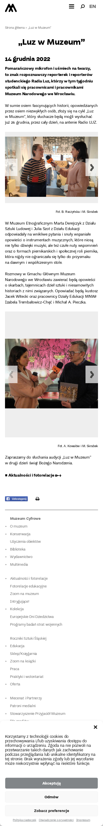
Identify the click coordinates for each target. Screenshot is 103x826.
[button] (95, 727)
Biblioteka (18, 550)
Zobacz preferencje (51, 810)
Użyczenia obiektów (25, 542)
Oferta (15, 684)
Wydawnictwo (21, 557)
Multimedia (19, 565)
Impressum (83, 820)
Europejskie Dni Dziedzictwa (32, 617)
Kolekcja (17, 609)
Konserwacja (20, 534)
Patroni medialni (23, 706)
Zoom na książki (23, 661)
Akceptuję (51, 783)
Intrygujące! (19, 602)
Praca (14, 669)
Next (92, 167)
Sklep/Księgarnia (23, 654)
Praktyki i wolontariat (26, 677)
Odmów (51, 797)
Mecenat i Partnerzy (26, 698)
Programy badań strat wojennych (36, 625)
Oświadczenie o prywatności (56, 820)
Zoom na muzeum (24, 594)
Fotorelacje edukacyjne (28, 586)
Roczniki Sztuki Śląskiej (28, 639)
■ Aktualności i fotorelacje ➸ (33, 475)
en (92, 6)
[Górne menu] (72, 6)
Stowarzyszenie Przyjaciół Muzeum (37, 714)
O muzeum (19, 527)
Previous (11, 167)
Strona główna (15, 28)
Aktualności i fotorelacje (29, 579)
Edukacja (17, 646)
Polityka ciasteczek (24, 820)
